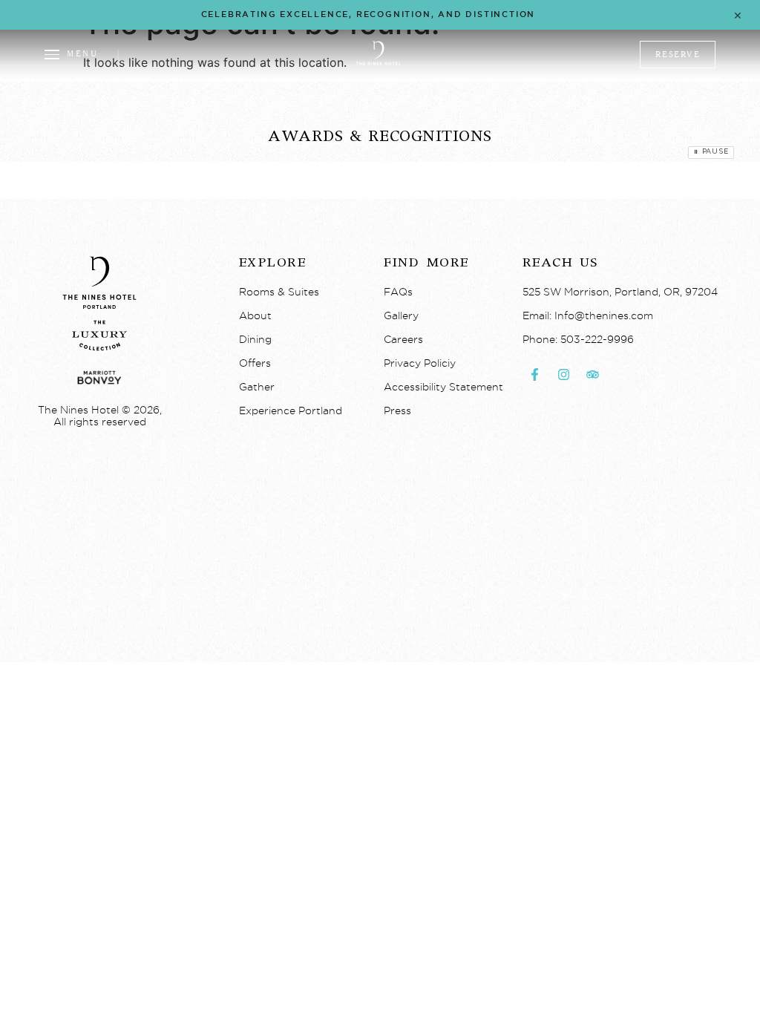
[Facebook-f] (535, 374)
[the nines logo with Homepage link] (378, 63)
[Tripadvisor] (593, 374)
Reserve (678, 54)
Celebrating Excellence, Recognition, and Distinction (368, 14)
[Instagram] (564, 374)
